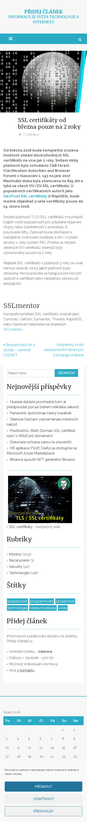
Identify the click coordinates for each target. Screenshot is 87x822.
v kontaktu (25, 670)
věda (63, 608)
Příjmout (43, 786)
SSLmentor (12, 329)
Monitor (15, 554)
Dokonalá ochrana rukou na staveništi (40, 442)
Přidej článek (43, 12)
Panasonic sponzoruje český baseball (40, 413)
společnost (65, 601)
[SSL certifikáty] (40, 496)
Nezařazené (19, 560)
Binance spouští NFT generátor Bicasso (42, 459)
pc (37, 134)
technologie (17, 608)
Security (15, 566)
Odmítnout (43, 799)
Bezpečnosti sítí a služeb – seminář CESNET (19, 350)
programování (41, 601)
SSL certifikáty (21, 527)
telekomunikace (43, 608)
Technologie (19, 573)
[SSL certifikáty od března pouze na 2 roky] (43, 81)
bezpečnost (17, 601)
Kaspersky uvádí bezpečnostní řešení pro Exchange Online (64, 349)
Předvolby (43, 811)
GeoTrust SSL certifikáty (25, 196)
